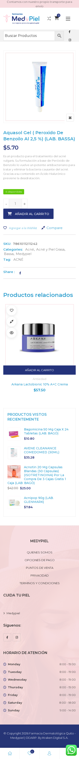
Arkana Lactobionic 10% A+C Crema (39, 384)
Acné (29, 249)
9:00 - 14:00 (68, 710)
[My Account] (49, 753)
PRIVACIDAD (40, 575)
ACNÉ (18, 259)
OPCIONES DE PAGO (40, 560)
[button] (68, 18)
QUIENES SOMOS (39, 552)
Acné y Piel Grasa (50, 249)
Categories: (13, 249)
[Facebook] (7, 637)
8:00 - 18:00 (67, 702)
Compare (55, 228)
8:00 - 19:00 (67, 664)
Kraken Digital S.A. (55, 737)
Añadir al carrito (32, 214)
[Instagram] (17, 637)
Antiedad (39, 379)
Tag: (7, 259)
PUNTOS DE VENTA (39, 567)
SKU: (7, 244)
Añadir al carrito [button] (39, 370)
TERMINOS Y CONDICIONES (40, 583)
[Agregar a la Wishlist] (11, 310)
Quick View (11, 333)
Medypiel (23, 254)
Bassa (9, 254)
